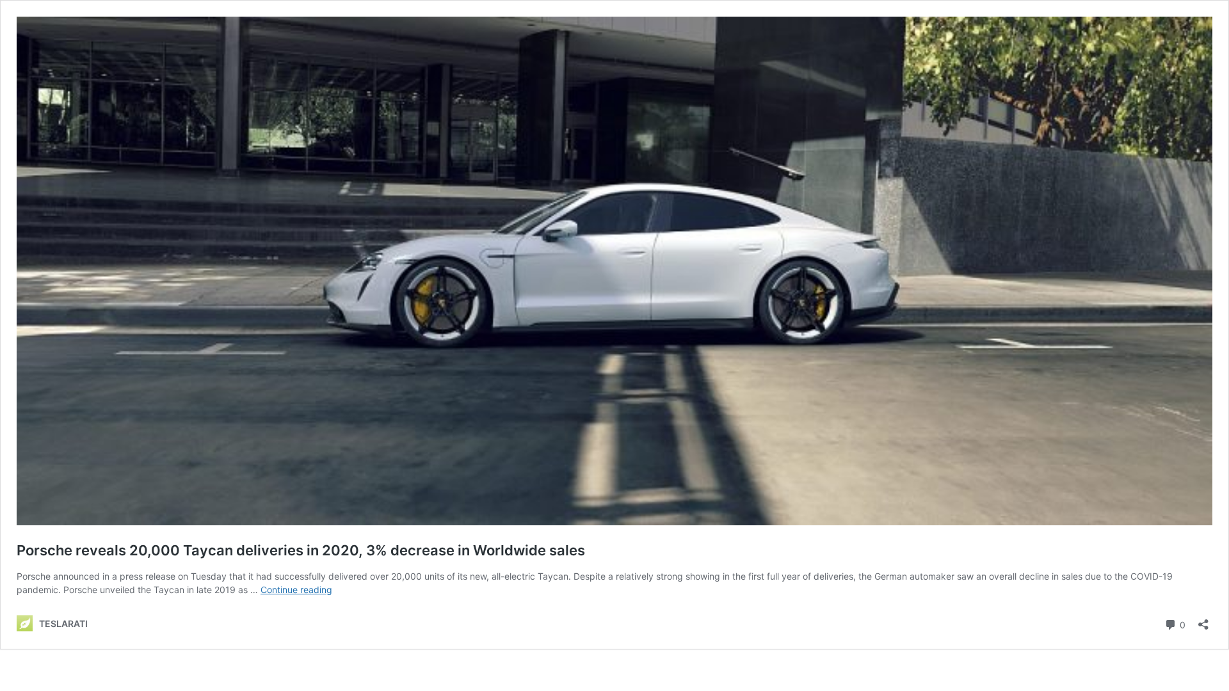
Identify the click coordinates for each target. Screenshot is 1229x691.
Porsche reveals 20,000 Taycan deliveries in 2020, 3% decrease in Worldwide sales (301, 550)
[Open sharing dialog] (1203, 620)
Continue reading (296, 589)
